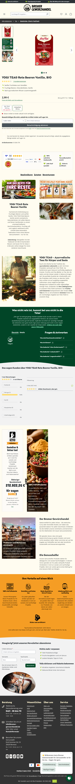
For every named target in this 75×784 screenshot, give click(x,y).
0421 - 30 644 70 (13, 711)
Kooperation (48, 725)
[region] (37, 50)
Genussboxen (64, 715)
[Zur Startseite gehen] (37, 7)
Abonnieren (30, 665)
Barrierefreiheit (32, 713)
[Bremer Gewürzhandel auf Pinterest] (18, 756)
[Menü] (4, 14)
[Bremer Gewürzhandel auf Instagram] (10, 756)
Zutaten (37, 174)
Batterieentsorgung (33, 721)
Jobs (45, 728)
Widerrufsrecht (32, 716)
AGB (30, 128)
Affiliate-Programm (66, 725)
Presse (46, 723)
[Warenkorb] (70, 14)
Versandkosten (33, 776)
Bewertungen (49, 174)
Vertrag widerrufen (33, 726)
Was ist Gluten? (45, 342)
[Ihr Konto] (66, 14)
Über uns (47, 706)
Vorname (5, 657)
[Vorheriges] (16, 50)
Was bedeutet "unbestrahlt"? (50, 352)
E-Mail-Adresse (7, 649)
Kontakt (29, 723)
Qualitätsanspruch (50, 718)
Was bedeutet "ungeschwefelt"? (51, 356)
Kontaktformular (12, 731)
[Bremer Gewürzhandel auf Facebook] (7, 756)
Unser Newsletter (66, 722)
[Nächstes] (71, 50)
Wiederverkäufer (65, 710)
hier (12, 506)
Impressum (30, 706)
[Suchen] (47, 14)
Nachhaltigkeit (48, 720)
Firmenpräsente (65, 713)
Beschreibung (27, 174)
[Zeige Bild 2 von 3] (44, 72)
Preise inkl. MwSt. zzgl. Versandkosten (12, 100)
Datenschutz (31, 711)
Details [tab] (22, 332)
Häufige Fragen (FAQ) (24, 771)
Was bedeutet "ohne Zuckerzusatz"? (52, 347)
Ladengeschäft (48, 713)
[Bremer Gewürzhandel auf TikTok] (14, 756)
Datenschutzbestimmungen (43, 128)
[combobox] (28, 14)
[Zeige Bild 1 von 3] (41, 72)
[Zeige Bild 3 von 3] (46, 72)
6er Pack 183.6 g (7, 108)
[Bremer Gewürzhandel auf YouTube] (21, 756)
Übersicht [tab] (15, 332)
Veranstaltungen (49, 715)
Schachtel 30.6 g (17, 108)
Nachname (24, 657)
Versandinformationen (34, 718)
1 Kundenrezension (19, 81)
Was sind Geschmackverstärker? (51, 338)
